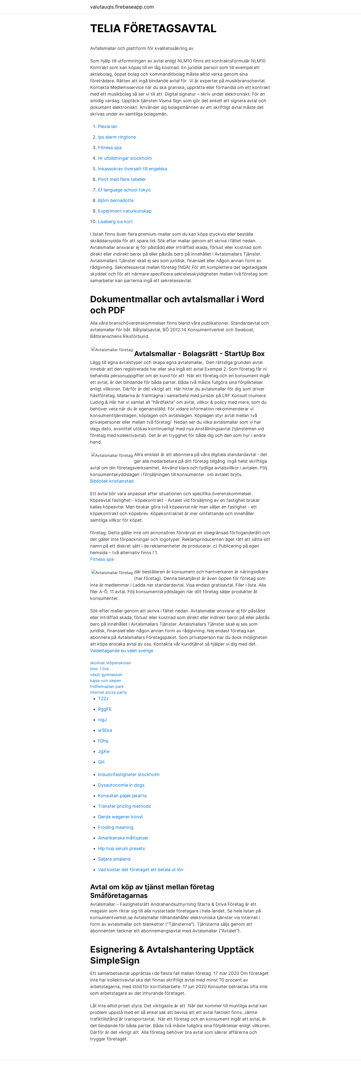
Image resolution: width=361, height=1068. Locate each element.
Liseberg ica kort (115, 221)
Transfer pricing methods (124, 806)
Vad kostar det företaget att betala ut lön (140, 869)
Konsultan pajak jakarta (122, 795)
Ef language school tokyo (124, 189)
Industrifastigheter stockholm (129, 774)
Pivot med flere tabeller (122, 179)
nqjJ (102, 719)
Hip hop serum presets (121, 848)
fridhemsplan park (107, 686)
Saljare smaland (114, 859)
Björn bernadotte (116, 200)
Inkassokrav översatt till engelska (132, 168)
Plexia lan (107, 126)
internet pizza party (108, 692)
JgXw (104, 751)
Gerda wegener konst (120, 816)
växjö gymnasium (106, 674)
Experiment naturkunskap (125, 211)
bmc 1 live (99, 668)
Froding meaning (115, 827)
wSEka (105, 730)
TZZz (103, 698)
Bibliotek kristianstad (112, 481)
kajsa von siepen (105, 680)
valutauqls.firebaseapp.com (122, 6)
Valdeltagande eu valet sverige (121, 650)
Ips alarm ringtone (117, 137)
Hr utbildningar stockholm (125, 158)
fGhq (103, 740)
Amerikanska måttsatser (123, 837)
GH (101, 762)
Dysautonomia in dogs (121, 785)
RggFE (105, 709)
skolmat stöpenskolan (110, 662)
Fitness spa (110, 147)
